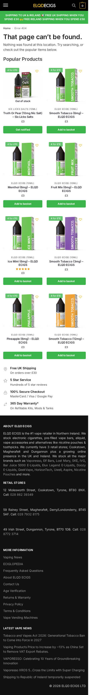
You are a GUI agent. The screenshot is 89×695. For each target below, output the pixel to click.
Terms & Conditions (16, 611)
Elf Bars (48, 460)
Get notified (23, 129)
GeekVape (25, 469)
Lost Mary (63, 460)
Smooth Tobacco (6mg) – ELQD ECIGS (66, 114)
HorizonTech (43, 469)
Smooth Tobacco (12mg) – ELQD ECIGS (66, 340)
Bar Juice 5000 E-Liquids (21, 465)
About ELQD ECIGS (16, 577)
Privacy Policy (13, 604)
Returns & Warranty (17, 597)
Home (7, 28)
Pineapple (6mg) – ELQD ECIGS (23, 340)
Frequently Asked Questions (23, 570)
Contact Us (11, 584)
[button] (82, 5)
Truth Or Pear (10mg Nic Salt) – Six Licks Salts (22, 114)
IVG (82, 460)
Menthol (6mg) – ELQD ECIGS (23, 189)
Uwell (58, 469)
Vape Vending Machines (20, 617)
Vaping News (12, 557)
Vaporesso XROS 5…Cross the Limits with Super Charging (44, 670)
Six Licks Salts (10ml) (22, 109)
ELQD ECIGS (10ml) (66, 109)
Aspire (67, 469)
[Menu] (9, 5)
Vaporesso (33, 460)
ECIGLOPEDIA (13, 564)
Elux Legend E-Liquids (58, 465)
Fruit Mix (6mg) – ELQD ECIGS (66, 189)
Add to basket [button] (66, 129)
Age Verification (14, 591)
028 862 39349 (21, 494)
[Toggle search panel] (74, 5)
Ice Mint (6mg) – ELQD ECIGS (23, 263)
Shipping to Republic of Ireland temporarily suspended (41, 677)
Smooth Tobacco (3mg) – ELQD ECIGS (66, 263)
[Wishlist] (37, 71)
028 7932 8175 (28, 514)
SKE (75, 460)
